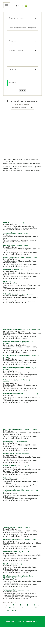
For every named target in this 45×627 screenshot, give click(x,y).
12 (10, 608)
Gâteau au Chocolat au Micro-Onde (15, 380)
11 (5, 608)
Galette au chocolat (9, 466)
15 (23, 608)
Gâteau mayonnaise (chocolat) (13, 257)
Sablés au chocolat (9, 527)
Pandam (6, 223)
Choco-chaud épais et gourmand (14, 329)
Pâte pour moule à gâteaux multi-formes (16, 355)
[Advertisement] (22, 133)
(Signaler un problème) (17, 223)
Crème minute (8, 441)
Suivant (14, 610)
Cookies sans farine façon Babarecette (16, 490)
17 (32, 608)
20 (8, 610)
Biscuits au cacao (9, 245)
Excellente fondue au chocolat (13, 394)
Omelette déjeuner (9, 233)
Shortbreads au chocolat (11, 270)
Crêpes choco (7, 478)
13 (14, 608)
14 (18, 608)
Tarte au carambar (9, 590)
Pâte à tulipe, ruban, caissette (12, 429)
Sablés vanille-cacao (10, 552)
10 (38, 605)
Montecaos (7, 282)
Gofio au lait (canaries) (10, 294)
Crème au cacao (8, 453)
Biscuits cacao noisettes (11, 564)
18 (36, 608)
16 (27, 608)
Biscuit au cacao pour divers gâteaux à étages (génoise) (18, 577)
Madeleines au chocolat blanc (13, 539)
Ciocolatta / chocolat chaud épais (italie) (16, 342)
